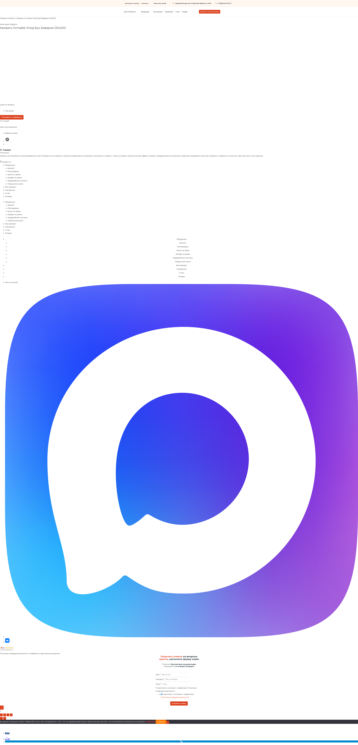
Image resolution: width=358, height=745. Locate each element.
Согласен (161, 722)
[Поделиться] (8, 714)
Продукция (10, 165)
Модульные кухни (15, 184)
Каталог (11, 18)
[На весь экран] (4, 714)
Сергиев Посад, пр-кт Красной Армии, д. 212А (193, 3)
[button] (150, 12)
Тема (158, 684)
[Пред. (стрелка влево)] (1, 718)
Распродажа (13, 171)
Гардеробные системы (17, 181)
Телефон (160, 679)
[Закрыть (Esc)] (11, 714)
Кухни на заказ (14, 175)
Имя (158, 675)
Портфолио (10, 190)
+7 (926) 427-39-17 (224, 3)
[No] (167, 722)
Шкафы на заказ (15, 178)
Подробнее (151, 722)
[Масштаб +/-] (1, 714)
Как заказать (10, 187)
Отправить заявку (179, 703)
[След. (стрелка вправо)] (4, 718)
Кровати (13, 24)
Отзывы (8, 196)
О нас (7, 193)
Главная (3, 18)
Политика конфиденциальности (175, 697)
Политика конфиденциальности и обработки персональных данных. (30, 654)
